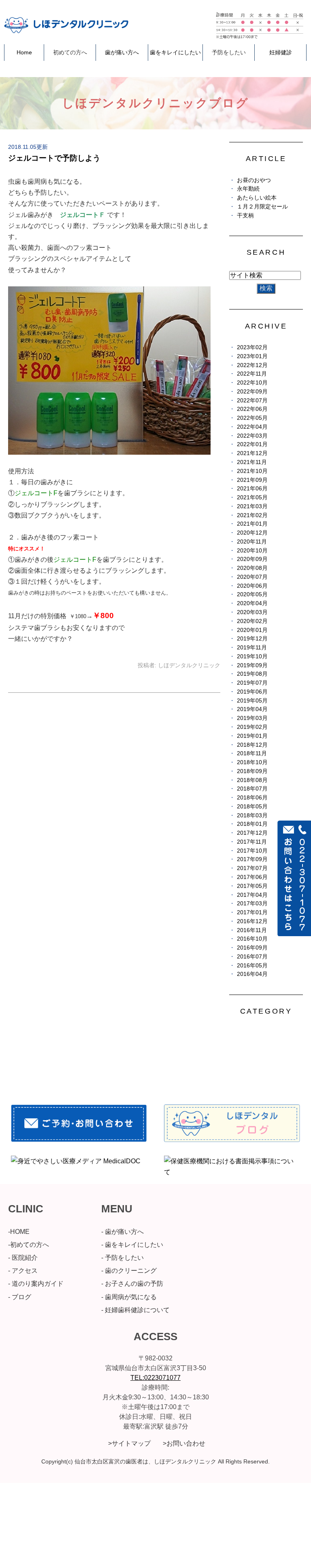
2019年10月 (252, 656)
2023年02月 (252, 347)
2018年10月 (252, 762)
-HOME (19, 1231)
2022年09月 (252, 392)
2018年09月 (252, 771)
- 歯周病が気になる (129, 1297)
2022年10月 (252, 383)
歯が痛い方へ (122, 52)
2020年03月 (252, 612)
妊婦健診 (280, 52)
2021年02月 (252, 515)
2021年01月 (252, 524)
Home (24, 52)
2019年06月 (252, 692)
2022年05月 (252, 418)
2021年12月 (252, 453)
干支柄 (245, 216)
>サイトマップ (129, 1443)
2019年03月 (252, 718)
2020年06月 (252, 586)
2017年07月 (252, 868)
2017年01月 (252, 912)
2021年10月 (252, 471)
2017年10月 (252, 851)
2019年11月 (252, 648)
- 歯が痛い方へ (122, 1231)
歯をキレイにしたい (175, 52)
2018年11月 (252, 753)
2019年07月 (252, 683)
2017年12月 (252, 833)
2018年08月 (252, 780)
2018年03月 (252, 815)
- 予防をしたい (122, 1257)
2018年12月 (252, 745)
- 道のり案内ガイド (36, 1283)
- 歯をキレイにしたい (132, 1244)
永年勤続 (248, 189)
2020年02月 (252, 621)
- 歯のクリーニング (129, 1270)
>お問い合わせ (184, 1443)
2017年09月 (252, 859)
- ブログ (19, 1297)
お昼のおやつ (254, 180)
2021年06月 (252, 489)
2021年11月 (252, 462)
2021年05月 (252, 497)
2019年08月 (252, 674)
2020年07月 (252, 577)
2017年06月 (252, 877)
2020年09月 (252, 559)
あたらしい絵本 (257, 198)
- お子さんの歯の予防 (132, 1283)
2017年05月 (252, 886)
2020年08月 (252, 568)
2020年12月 (252, 533)
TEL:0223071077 (155, 1377)
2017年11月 (252, 842)
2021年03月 (252, 506)
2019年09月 (252, 665)
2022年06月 (252, 409)
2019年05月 (252, 701)
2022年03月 (252, 436)
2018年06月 (252, 798)
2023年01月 (252, 356)
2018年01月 (252, 824)
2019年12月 (252, 639)
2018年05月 (252, 807)
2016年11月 (252, 930)
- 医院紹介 (23, 1257)
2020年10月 (252, 551)
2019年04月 (252, 709)
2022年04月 (252, 427)
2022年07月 (252, 401)
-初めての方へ (28, 1244)
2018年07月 (252, 789)
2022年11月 (252, 374)
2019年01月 (252, 736)
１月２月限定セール (262, 207)
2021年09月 (252, 480)
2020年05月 (252, 594)
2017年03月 (252, 903)
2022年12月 (252, 365)
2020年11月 (252, 542)
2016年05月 (252, 966)
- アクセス (23, 1270)
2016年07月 (252, 957)
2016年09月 (252, 948)
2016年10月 (252, 939)
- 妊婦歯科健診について (135, 1309)
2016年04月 (252, 974)
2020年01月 (252, 630)
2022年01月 (252, 444)
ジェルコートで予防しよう (54, 158)
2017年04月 (252, 895)
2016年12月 (252, 921)
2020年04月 (252, 603)
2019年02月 (252, 727)
